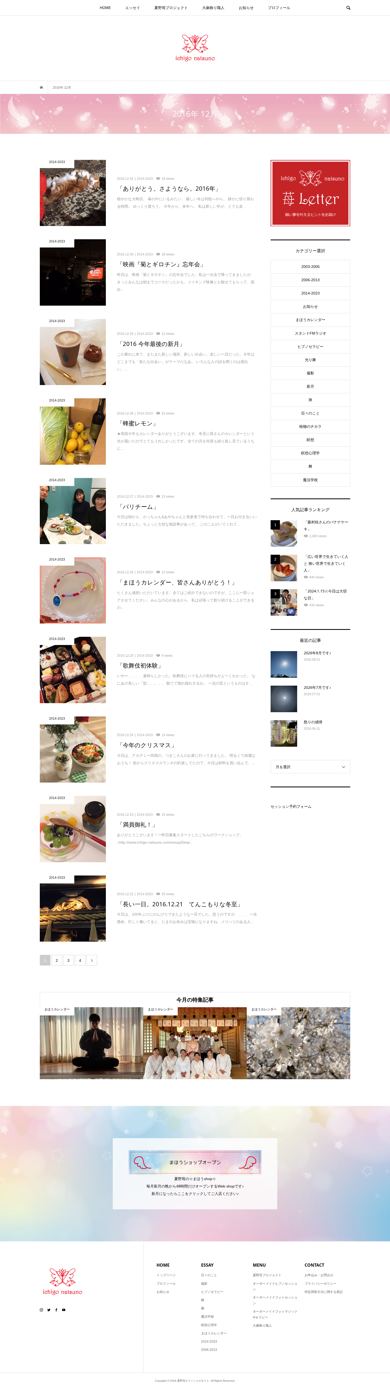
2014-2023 (310, 293)
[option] (91, 1043)
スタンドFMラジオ (310, 333)
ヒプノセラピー (310, 346)
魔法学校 (310, 480)
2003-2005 (310, 266)
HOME (105, 8)
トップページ (166, 1275)
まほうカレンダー (310, 320)
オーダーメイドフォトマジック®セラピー (275, 1314)
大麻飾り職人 (213, 8)
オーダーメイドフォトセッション (275, 1300)
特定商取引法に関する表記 (324, 1292)
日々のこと (310, 413)
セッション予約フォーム (291, 806)
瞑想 (310, 440)
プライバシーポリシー (320, 1283)
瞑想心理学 (310, 453)
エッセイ (132, 8)
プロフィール (279, 8)
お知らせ (246, 8)
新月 (310, 386)
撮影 (310, 373)
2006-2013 (310, 280)
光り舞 (310, 360)
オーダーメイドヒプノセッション (275, 1286)
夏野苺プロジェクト (171, 8)
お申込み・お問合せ (319, 1275)
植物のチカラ (310, 426)
